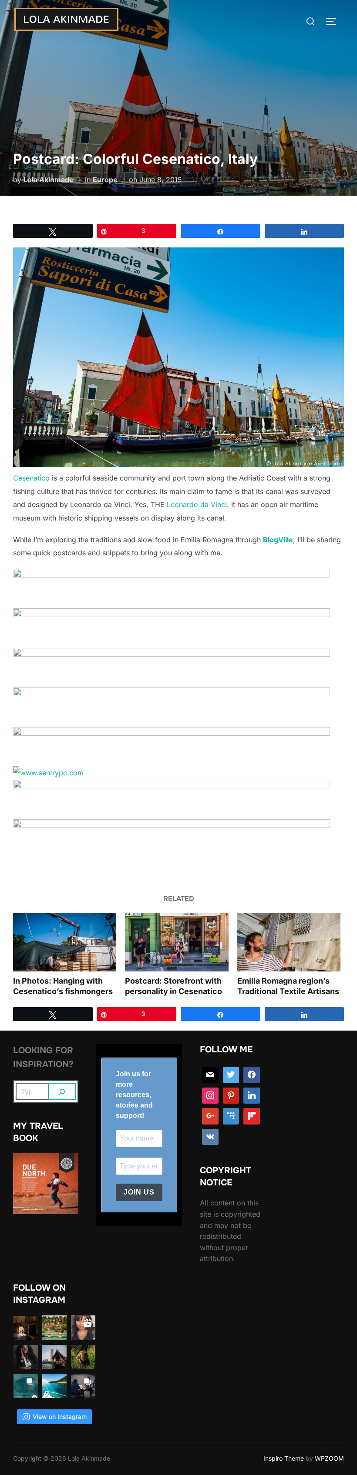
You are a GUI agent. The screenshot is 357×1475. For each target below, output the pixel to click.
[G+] (210, 1116)
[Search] (62, 1091)
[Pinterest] (231, 1095)
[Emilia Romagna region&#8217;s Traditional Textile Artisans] (288, 942)
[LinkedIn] (251, 1095)
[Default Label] (231, 1116)
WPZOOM (329, 1458)
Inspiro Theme (283, 1458)
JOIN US (139, 1192)
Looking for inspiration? (43, 1057)
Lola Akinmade (49, 179)
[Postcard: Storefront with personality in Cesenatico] (176, 942)
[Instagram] (210, 1095)
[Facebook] (251, 1075)
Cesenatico (31, 478)
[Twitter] (231, 1075)
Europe (105, 179)
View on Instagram (60, 1416)
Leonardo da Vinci (197, 504)
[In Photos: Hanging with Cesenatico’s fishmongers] (64, 942)
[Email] (210, 1075)
